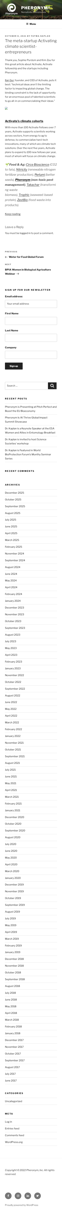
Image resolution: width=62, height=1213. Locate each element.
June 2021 (11, 776)
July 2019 (10, 918)
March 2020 (12, 871)
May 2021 (10, 783)
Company (11, 347)
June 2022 (11, 702)
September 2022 (15, 688)
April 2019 (11, 932)
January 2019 (12, 952)
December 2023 (14, 607)
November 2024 (14, 553)
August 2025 (12, 513)
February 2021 (13, 803)
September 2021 (15, 756)
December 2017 (14, 1040)
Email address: (14, 296)
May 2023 (11, 648)
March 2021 (12, 796)
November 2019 (14, 891)
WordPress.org (14, 1142)
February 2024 (13, 594)
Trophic (24, 194)
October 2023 (13, 621)
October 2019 (13, 898)
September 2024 (15, 560)
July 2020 (10, 844)
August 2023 (12, 634)
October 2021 (13, 749)
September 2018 (15, 979)
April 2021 (11, 790)
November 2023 (14, 614)
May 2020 (11, 857)
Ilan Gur (9, 80)
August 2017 (12, 1067)
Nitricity (21, 169)
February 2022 (13, 729)
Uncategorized (13, 1101)
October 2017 (13, 1053)
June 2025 (11, 526)
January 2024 (13, 600)
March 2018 (12, 1019)
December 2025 (14, 492)
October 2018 (13, 972)
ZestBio (22, 200)
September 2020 (15, 830)
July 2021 (10, 769)
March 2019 (12, 938)
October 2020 (13, 823)
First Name (12, 313)
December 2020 (14, 817)
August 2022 (12, 695)
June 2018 (11, 999)
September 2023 (15, 627)
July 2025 (10, 519)
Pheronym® (35, 7)
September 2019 (15, 904)
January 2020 (13, 878)
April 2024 (11, 587)
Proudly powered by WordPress (21, 1205)
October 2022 (13, 682)
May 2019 (10, 925)
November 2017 (14, 1046)
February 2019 (13, 945)
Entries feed (12, 1128)
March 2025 (12, 540)
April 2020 (11, 864)
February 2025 (13, 546)
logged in (25, 233)
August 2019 (12, 911)
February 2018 (13, 1026)
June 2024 (11, 573)
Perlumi (40, 174)
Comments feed (14, 1135)
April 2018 (11, 1013)
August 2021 (12, 763)
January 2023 (13, 668)
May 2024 (11, 580)
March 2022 (12, 722)
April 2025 (11, 533)
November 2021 (14, 742)
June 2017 (11, 1080)
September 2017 (15, 1060)
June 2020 (11, 850)
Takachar (33, 184)
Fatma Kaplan (40, 36)
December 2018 (14, 959)
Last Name (11, 330)
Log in (8, 1121)
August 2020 (12, 837)
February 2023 (13, 661)
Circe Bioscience (37, 164)
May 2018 (10, 1006)
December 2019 (14, 884)
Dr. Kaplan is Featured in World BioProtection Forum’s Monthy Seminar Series (28, 454)
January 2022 (13, 736)
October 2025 (13, 499)
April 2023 (11, 654)
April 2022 (11, 715)
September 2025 (15, 506)
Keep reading (13, 214)
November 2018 (14, 965)
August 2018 (12, 986)
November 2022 (14, 675)
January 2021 (12, 810)
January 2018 (12, 1033)
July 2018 (10, 992)
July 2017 (10, 1073)
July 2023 (10, 641)
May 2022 (11, 708)
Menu (33, 23)
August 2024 (12, 567)
